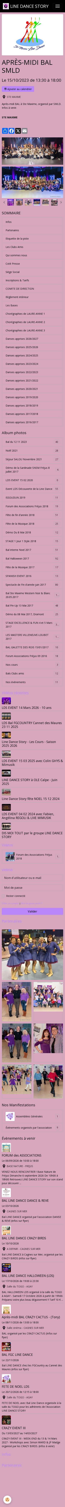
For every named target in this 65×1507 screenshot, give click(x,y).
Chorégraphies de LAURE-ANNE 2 (25, 322)
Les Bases (12, 305)
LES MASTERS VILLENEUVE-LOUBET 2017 (32, 636)
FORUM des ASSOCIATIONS (21, 1155)
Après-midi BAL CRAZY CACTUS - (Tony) (31, 1317)
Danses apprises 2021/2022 (22, 380)
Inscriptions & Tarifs (17, 280)
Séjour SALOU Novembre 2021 (32, 459)
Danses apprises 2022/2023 (22, 372)
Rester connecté (15, 896)
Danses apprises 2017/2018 (22, 414)
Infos (9, 222)
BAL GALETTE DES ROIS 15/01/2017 (32, 647)
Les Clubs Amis (14, 247)
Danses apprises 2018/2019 (22, 405)
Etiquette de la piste (17, 238)
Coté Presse (13, 263)
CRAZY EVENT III (14, 1428)
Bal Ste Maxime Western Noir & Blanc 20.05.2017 (32, 595)
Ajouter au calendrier (19, 89)
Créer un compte (10, 903)
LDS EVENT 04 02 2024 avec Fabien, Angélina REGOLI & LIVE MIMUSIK (28, 816)
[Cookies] (7, 1500)
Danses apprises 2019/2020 (22, 397)
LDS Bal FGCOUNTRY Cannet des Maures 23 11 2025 (32, 725)
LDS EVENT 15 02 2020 (32, 480)
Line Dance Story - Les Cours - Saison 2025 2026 (29, 744)
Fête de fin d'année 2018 (32, 515)
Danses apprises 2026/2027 (22, 338)
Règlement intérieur (17, 297)
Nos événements (32, 682)
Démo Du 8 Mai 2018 (32, 532)
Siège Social (13, 272)
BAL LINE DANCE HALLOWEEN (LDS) (28, 1275)
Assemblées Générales (37, 1116)
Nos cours (32, 665)
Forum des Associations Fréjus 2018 (32, 506)
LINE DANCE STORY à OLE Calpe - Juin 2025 (29, 782)
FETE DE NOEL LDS (15, 1386)
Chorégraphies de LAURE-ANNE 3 (25, 330)
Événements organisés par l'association (32, 1127)
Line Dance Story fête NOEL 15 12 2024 (30, 799)
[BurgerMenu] (57, 6)
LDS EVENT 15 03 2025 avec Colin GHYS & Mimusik (32, 763)
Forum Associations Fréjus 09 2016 (32, 656)
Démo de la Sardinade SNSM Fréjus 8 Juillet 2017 (32, 469)
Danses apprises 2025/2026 (22, 347)
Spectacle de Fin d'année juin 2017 (32, 585)
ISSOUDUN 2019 (32, 497)
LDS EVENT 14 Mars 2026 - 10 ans (26, 707)
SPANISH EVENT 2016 (32, 576)
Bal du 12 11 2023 (32, 442)
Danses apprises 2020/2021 (22, 389)
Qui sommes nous (16, 255)
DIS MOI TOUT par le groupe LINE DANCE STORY (32, 835)
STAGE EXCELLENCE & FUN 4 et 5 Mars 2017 (32, 624)
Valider (32, 911)
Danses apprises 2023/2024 (22, 363)
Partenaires (12, 230)
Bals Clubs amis (32, 673)
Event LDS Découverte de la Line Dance (32, 489)
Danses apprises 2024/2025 (22, 355)
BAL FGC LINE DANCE (17, 1354)
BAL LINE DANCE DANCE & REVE (25, 1200)
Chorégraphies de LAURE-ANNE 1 (25, 313)
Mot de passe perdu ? (31, 903)
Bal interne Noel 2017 (32, 550)
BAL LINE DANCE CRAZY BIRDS (24, 1238)
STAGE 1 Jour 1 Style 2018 (32, 541)
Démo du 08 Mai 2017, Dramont (32, 614)
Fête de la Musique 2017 (32, 567)
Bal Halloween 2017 (32, 558)
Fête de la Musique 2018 (32, 524)
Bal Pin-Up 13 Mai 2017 (32, 605)
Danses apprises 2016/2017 (22, 422)
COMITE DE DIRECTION (20, 288)
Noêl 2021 (32, 450)
